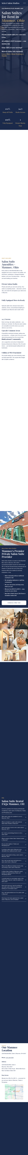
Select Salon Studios (10, 3)
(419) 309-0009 (10, 1057)
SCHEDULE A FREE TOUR (14, 603)
